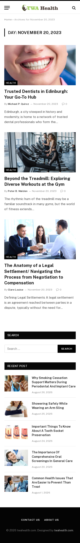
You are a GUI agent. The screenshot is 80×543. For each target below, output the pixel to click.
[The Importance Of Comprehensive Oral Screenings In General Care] (16, 458)
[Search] (73, 8)
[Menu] (7, 8)
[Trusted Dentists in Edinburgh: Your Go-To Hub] (40, 65)
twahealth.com (63, 530)
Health (11, 83)
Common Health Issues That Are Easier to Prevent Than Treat (52, 482)
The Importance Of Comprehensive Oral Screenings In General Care (52, 456)
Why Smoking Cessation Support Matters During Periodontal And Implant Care (54, 382)
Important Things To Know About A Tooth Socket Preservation (51, 431)
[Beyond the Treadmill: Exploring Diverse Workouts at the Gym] (40, 152)
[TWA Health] (40, 8)
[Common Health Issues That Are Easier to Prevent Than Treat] (16, 484)
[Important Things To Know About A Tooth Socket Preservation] (16, 432)
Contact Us (30, 519)
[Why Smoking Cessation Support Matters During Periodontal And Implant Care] (16, 383)
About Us (51, 519)
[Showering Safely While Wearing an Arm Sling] (16, 409)
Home (8, 19)
